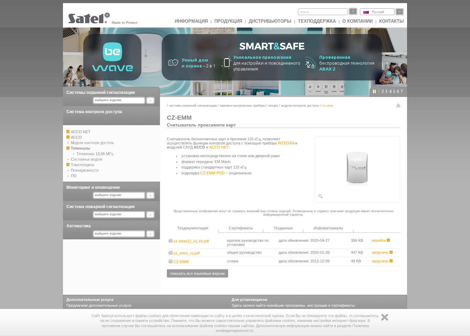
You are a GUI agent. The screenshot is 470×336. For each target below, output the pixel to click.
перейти (379, 240)
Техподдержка (317, 21)
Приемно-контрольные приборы (242, 105)
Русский (378, 12)
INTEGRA (273, 105)
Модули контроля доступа (300, 105)
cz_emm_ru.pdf (186, 253)
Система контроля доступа (94, 111)
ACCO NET (218, 147)
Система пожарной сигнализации (100, 206)
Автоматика (78, 226)
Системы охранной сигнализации (100, 92)
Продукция (228, 21)
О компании (357, 21)
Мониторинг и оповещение (93, 187)
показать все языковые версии (197, 273)
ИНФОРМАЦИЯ (191, 21)
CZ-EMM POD (212, 173)
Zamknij (384, 317)
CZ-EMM (180, 262)
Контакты (391, 21)
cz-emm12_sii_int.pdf (190, 241)
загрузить (380, 252)
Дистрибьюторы (270, 21)
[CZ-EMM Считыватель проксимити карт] (357, 197)
